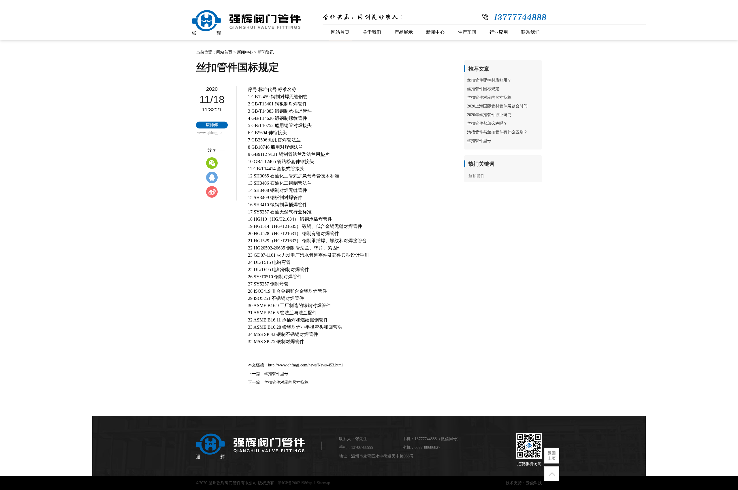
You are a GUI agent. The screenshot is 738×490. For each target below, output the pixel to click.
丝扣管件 (476, 176)
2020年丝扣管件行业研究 (489, 115)
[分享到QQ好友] (212, 177)
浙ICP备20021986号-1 (297, 483)
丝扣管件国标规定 (483, 89)
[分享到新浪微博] (212, 192)
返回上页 (552, 456)
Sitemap (323, 483)
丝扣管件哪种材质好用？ (489, 80)
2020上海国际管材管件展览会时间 (497, 106)
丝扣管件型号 (276, 374)
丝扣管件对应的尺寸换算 (286, 382)
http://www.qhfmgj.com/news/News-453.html (305, 365)
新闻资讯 (266, 52)
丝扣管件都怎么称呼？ (487, 123)
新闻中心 (245, 52)
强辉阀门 (246, 23)
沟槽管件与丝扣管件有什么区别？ (497, 132)
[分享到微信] (212, 163)
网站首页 (224, 52)
